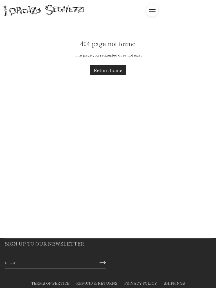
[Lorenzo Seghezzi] (43, 10)
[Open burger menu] (152, 10)
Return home (108, 69)
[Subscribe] (102, 262)
